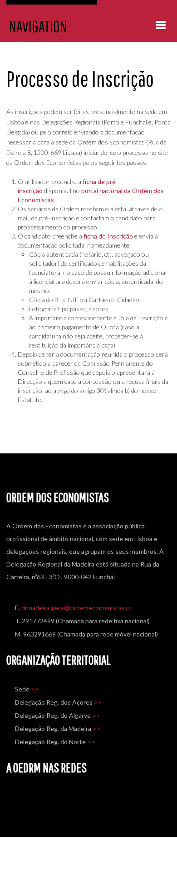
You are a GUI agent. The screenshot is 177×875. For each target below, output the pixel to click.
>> (35, 689)
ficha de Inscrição (108, 236)
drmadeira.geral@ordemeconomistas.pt (77, 608)
